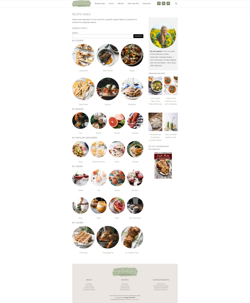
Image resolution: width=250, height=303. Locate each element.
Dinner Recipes (125, 285)
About (111, 3)
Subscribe (147, 3)
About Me (89, 283)
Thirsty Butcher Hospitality (161, 287)
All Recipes (125, 283)
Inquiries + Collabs (89, 287)
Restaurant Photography (161, 289)
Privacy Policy (89, 285)
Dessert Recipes (125, 287)
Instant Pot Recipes (125, 289)
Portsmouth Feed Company (161, 285)
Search (75, 33)
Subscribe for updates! (89, 289)
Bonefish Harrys (161, 283)
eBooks (121, 3)
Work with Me (133, 3)
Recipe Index (100, 3)
